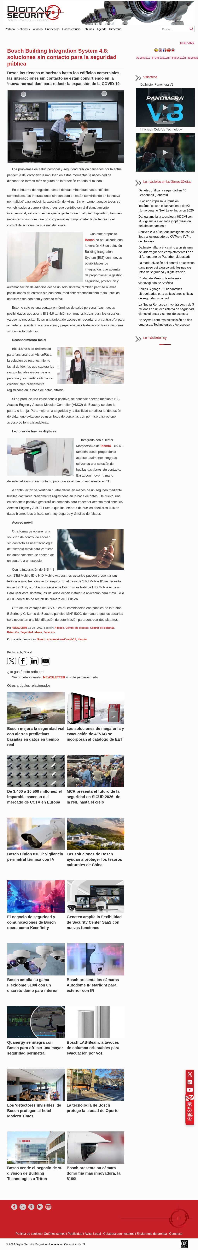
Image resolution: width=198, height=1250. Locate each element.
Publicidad (75, 1233)
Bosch (90, 240)
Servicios (49, 632)
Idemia (106, 446)
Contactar (176, 1233)
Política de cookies (29, 1233)
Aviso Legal (93, 1233)
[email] (45, 661)
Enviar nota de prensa (152, 1233)
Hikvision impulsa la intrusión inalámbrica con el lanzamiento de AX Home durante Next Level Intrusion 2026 (166, 206)
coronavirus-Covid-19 (61, 639)
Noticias (22, 29)
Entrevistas (52, 29)
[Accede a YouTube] (190, 1090)
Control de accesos (77, 627)
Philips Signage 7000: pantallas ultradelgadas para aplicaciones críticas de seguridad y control (165, 293)
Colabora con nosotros (118, 1233)
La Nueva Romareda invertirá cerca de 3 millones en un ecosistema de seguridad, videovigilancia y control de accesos (166, 309)
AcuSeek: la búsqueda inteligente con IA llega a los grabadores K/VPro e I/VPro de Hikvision (166, 236)
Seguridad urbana (31, 632)
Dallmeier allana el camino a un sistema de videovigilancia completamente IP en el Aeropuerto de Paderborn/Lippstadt (165, 252)
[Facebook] (23, 661)
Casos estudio (71, 29)
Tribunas (88, 29)
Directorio (115, 29)
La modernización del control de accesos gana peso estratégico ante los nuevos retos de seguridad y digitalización (166, 267)
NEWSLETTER (54, 677)
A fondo (38, 29)
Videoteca (150, 77)
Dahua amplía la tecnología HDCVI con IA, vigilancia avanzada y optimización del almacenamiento (165, 221)
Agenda (101, 29)
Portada (10, 28)
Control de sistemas (102, 627)
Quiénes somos (54, 1233)
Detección (13, 632)
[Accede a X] (190, 1074)
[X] (11, 661)
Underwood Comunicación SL (67, 1244)
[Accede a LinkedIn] (190, 1082)
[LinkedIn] (34, 661)
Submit (191, 28)
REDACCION (19, 627)
